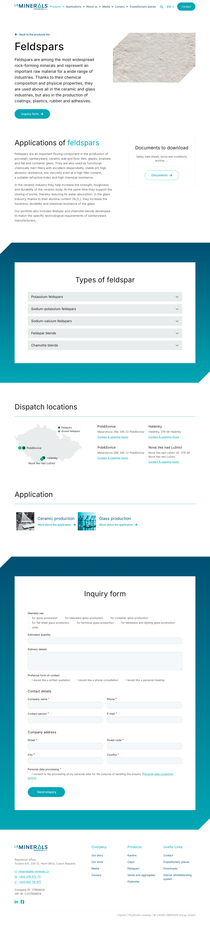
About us (91, 6)
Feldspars (133, 868)
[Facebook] (22, 902)
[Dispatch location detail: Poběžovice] (23, 448)
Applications (73, 6)
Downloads (170, 868)
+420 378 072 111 (30, 876)
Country (112, 754)
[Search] (161, 6)
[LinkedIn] (16, 902)
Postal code (114, 740)
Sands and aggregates (141, 875)
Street (31, 740)
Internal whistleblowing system (177, 877)
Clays (130, 862)
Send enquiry (46, 792)
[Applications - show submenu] (83, 6)
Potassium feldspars (47, 297)
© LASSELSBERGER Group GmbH (174, 915)
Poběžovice (34, 448)
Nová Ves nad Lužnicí (41, 463)
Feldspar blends (43, 333)
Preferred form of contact (44, 675)
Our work (97, 862)
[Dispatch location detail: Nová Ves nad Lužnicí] (41, 459)
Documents (159, 175)
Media (106, 6)
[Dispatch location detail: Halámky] (43, 457)
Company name (37, 699)
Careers (120, 6)
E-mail (111, 713)
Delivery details (37, 649)
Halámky (52, 457)
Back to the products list (34, 34)
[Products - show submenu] (63, 6)
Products (55, 6)
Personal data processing (43, 769)
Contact (186, 6)
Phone (111, 699)
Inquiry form (30, 114)
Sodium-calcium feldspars (51, 321)
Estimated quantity (39, 634)
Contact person (37, 713)
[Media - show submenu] (112, 6)
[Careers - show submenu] (127, 6)
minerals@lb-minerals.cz (34, 871)
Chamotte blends (44, 345)
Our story (97, 855)
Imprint (122, 915)
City (30, 754)
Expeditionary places (143, 6)
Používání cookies (140, 915)
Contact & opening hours (112, 437)
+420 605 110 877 (30, 882)
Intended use (35, 613)
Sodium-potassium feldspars (53, 309)
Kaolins (131, 855)
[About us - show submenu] (100, 6)
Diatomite (133, 881)
